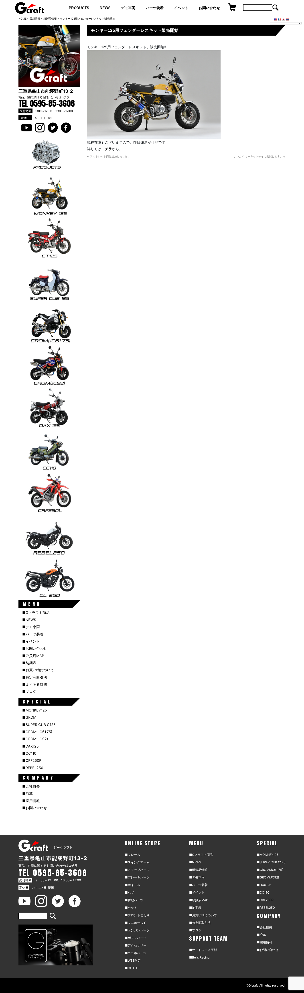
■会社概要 (31, 786)
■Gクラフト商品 (36, 612)
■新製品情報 (198, 870)
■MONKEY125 (34, 710)
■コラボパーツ (135, 953)
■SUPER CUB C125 (39, 724)
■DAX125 (30, 746)
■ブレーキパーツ (137, 877)
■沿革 (27, 793)
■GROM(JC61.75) (37, 732)
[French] (279, 19)
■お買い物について (38, 670)
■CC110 (29, 753)
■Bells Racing (199, 957)
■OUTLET (132, 968)
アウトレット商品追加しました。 (108, 156)
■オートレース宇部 (203, 950)
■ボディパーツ (135, 938)
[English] (275, 19)
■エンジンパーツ (137, 930)
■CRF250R (31, 760)
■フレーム (132, 854)
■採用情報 (31, 800)
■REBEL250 (32, 768)
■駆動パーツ (134, 900)
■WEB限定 (133, 960)
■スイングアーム (137, 862)
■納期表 (29, 663)
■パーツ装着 (32, 634)
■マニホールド (135, 923)
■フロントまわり (137, 915)
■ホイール (132, 885)
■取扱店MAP (33, 655)
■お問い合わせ (34, 648)
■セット (131, 907)
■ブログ (29, 691)
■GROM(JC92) (35, 739)
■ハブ (129, 892)
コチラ (65, 97)
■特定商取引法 (34, 677)
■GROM (29, 717)
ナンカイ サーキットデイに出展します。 (260, 156)
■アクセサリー (135, 945)
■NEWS (29, 619)
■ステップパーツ (137, 870)
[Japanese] (283, 19)
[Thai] (287, 19)
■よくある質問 (34, 684)
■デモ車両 (31, 627)
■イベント (31, 641)
